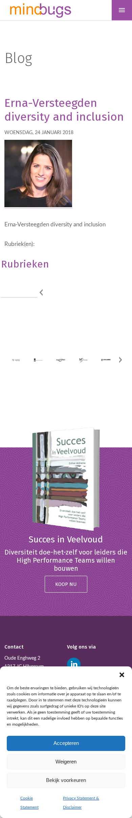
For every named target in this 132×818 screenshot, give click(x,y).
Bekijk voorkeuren (66, 780)
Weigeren (66, 761)
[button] (121, 674)
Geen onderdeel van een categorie (19, 283)
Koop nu (66, 584)
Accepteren (66, 743)
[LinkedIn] (74, 664)
